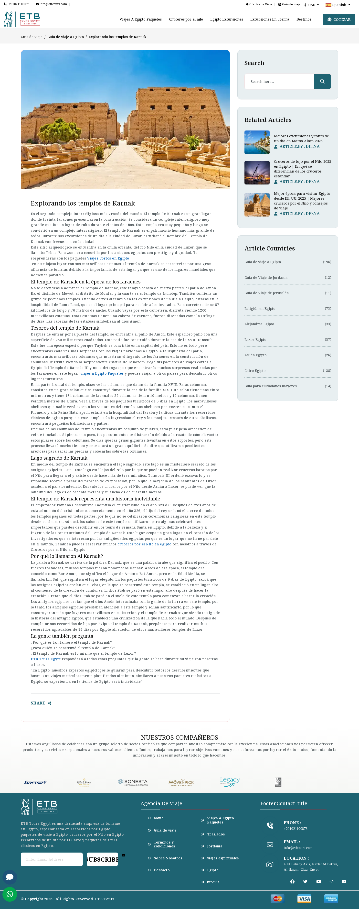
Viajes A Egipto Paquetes (141, 19)
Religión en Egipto (259, 308)
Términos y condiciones (164, 844)
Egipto (213, 870)
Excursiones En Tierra (269, 19)
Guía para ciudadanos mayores (270, 386)
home (159, 818)
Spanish (339, 4)
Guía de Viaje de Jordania (265, 277)
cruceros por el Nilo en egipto (144, 544)
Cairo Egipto (254, 370)
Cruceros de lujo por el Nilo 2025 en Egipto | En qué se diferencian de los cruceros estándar (302, 168)
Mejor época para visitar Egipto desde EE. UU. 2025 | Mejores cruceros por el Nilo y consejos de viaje (302, 200)
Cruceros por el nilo (186, 19)
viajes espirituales (223, 858)
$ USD (310, 4)
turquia (213, 882)
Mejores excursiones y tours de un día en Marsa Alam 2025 (301, 138)
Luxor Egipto (255, 339)
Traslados (216, 834)
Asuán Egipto (255, 355)
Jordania (214, 846)
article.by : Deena (300, 146)
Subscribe (102, 859)
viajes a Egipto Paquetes (102, 373)
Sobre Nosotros (168, 858)
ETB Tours (105, 899)
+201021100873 (18, 4)
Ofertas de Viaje (260, 4)
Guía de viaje (290, 4)
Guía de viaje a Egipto (65, 36)
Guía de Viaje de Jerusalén (266, 293)
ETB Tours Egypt (46, 659)
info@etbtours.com (53, 4)
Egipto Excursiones (226, 19)
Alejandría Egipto (259, 324)
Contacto (162, 870)
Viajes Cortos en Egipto (108, 258)
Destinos (303, 19)
